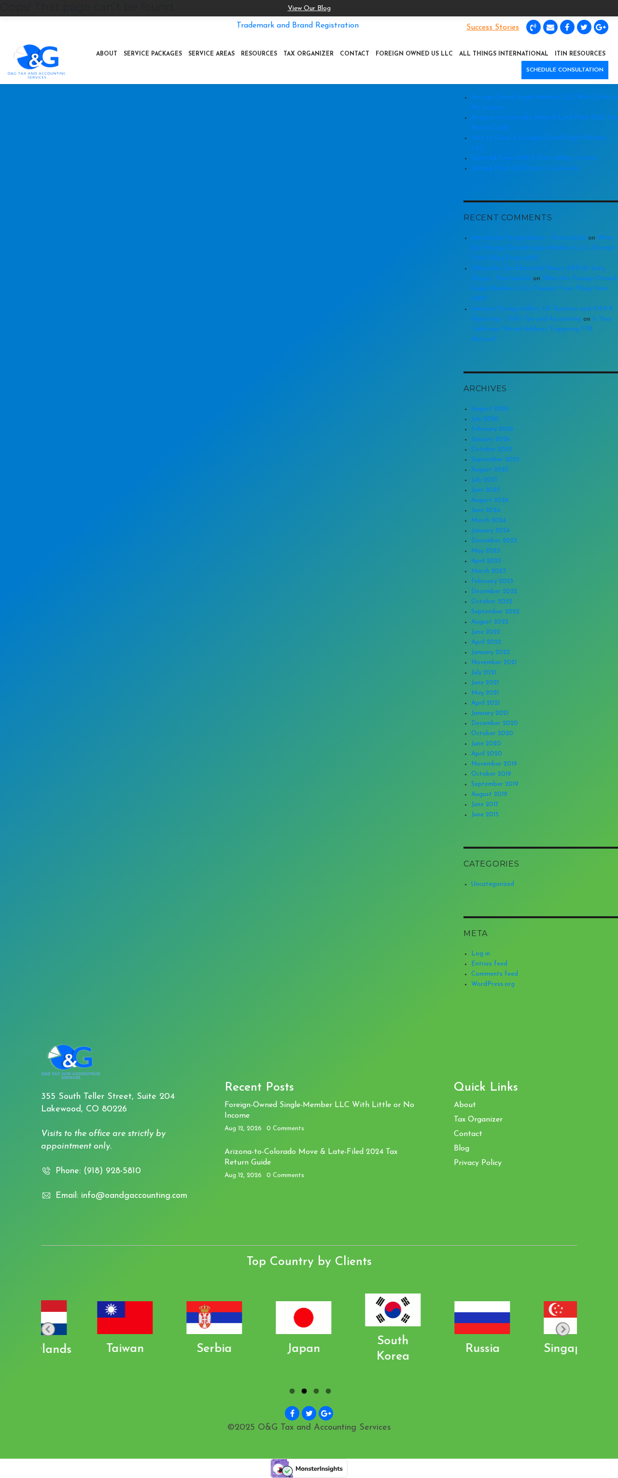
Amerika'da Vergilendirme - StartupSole (528, 238)
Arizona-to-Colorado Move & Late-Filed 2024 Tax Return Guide (311, 1157)
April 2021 (485, 703)
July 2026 (484, 419)
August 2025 (489, 470)
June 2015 (485, 814)
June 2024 (485, 510)
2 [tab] (303, 1392)
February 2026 (492, 429)
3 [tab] (315, 1392)
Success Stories (492, 27)
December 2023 (494, 541)
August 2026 (490, 409)
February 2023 (492, 581)
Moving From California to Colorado (525, 168)
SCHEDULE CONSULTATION (565, 70)
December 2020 (494, 723)
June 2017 (484, 804)
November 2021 (494, 662)
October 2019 (491, 774)
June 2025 (485, 490)
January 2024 (490, 530)
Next (563, 1329)
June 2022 (485, 632)
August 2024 (489, 500)
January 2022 (490, 652)
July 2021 (483, 672)
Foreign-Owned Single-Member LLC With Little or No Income (319, 1110)
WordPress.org (493, 984)
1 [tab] (291, 1392)
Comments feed (494, 974)
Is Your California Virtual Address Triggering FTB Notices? (542, 329)
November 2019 (494, 764)
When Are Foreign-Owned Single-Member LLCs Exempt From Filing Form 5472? (543, 248)
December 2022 (494, 591)
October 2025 (491, 449)
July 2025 (484, 480)
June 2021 (485, 683)
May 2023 (485, 551)
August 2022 (489, 622)
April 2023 (486, 561)
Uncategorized (492, 884)
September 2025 (495, 459)
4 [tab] (327, 1392)
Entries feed (489, 964)
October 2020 (492, 733)
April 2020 (486, 754)
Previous (48, 1329)
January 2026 (490, 439)
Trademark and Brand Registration (298, 25)
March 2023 (488, 571)
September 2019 (495, 784)
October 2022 (491, 601)
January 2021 (489, 713)
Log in (480, 954)
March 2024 (488, 520)
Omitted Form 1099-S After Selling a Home (534, 158)
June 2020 (486, 743)
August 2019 (489, 794)
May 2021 (485, 693)
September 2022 (495, 612)
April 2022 (486, 642)
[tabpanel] (85, 1329)
